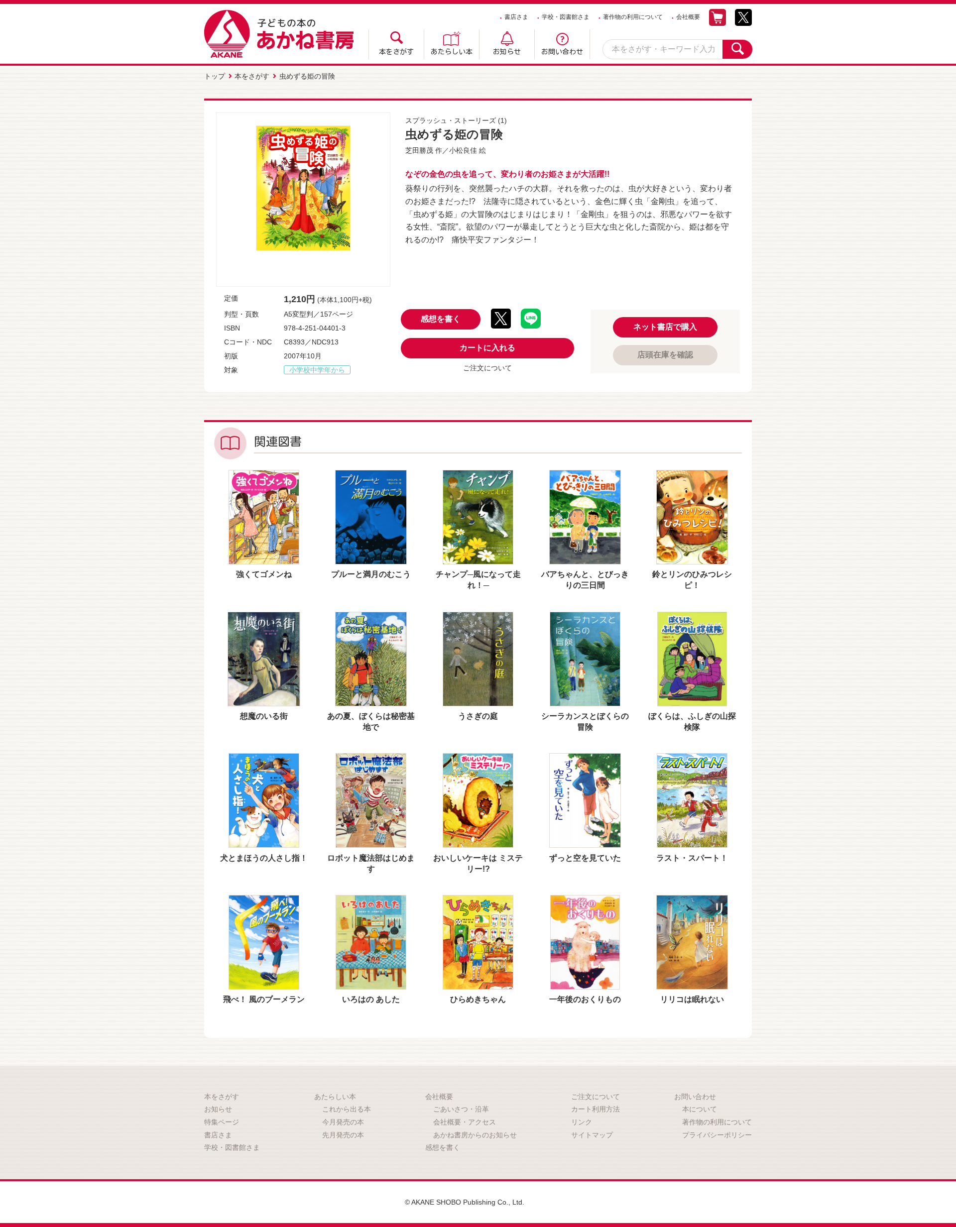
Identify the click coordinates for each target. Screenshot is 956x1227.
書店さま (516, 16)
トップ (214, 76)
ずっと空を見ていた (585, 858)
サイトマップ (592, 1135)
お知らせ (507, 51)
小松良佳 (463, 150)
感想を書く (441, 319)
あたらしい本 (452, 51)
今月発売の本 (343, 1122)
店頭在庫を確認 (665, 354)
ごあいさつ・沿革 (461, 1109)
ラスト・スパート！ (692, 858)
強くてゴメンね (264, 574)
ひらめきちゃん (478, 999)
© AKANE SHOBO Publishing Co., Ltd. (464, 1202)
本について (699, 1109)
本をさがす (396, 51)
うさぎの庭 (478, 716)
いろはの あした (371, 999)
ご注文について (487, 368)
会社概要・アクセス (464, 1122)
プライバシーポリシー (717, 1135)
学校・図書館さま (566, 16)
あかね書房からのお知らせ (475, 1135)
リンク (581, 1122)
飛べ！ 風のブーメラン (264, 999)
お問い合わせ (562, 51)
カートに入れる (487, 347)
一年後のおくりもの (585, 999)
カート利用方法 (595, 1109)
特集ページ (221, 1122)
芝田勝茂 (419, 150)
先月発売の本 (343, 1135)
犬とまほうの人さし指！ (264, 858)
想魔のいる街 (264, 716)
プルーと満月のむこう (371, 574)
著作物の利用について (633, 16)
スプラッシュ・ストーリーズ (450, 120)
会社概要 (688, 16)
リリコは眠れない (692, 999)
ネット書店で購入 (665, 327)
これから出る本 (346, 1109)
